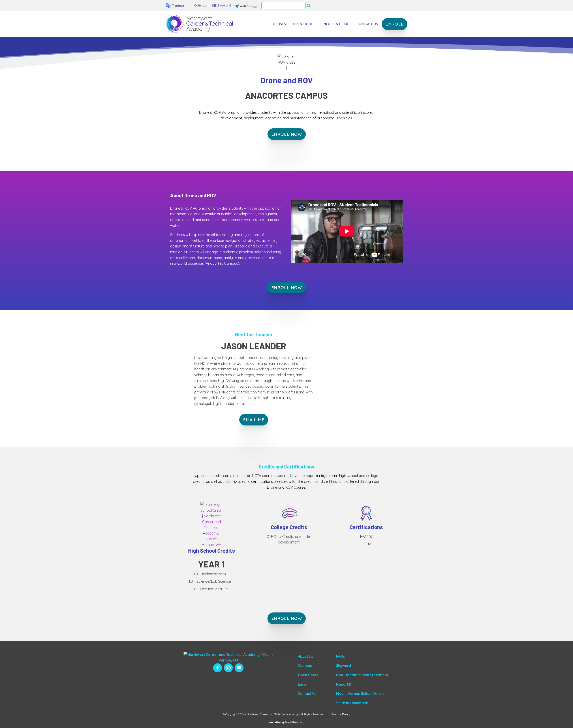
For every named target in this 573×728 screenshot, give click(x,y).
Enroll (303, 684)
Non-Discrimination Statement (362, 675)
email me (253, 419)
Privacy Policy (340, 714)
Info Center (334, 24)
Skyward (343, 665)
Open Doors (304, 24)
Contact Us (367, 24)
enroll (394, 24)
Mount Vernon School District (361, 693)
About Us (305, 656)
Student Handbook (352, 703)
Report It (343, 684)
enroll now (286, 134)
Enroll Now (286, 287)
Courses (278, 24)
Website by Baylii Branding (286, 722)
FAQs (340, 656)
